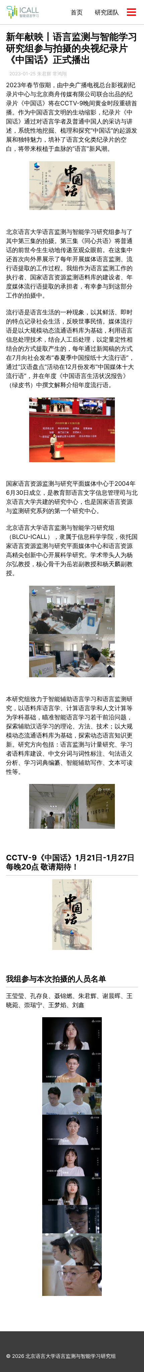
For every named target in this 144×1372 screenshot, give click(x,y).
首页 (77, 12)
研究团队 (107, 12)
